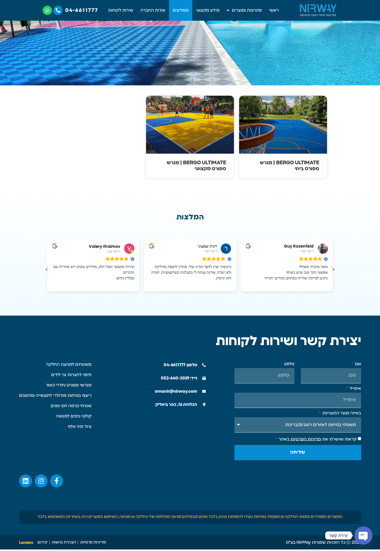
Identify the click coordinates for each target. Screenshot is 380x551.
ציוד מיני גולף (80, 427)
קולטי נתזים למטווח (74, 416)
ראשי (274, 10)
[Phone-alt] (58, 10)
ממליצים (181, 10)
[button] (333, 269)
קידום (42, 542)
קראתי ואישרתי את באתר (316, 439)
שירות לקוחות (120, 10)
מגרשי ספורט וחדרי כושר (69, 385)
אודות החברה (152, 10)
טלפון (288, 364)
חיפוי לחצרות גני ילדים (71, 375)
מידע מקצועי (207, 10)
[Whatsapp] (47, 10)
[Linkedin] (25, 480)
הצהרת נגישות (64, 542)
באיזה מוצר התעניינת (341, 413)
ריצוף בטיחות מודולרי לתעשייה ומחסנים (55, 395)
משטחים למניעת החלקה (69, 364)
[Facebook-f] (56, 480)
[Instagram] (41, 480)
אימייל (355, 388)
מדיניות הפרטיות (306, 439)
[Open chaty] (363, 535)
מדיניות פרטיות (93, 542)
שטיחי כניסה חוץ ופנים (71, 406)
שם (357, 364)
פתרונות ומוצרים (247, 10)
